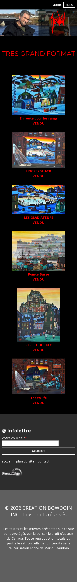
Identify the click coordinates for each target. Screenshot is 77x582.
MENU (69, 4)
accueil (7, 461)
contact (44, 461)
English (57, 4)
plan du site (25, 461)
